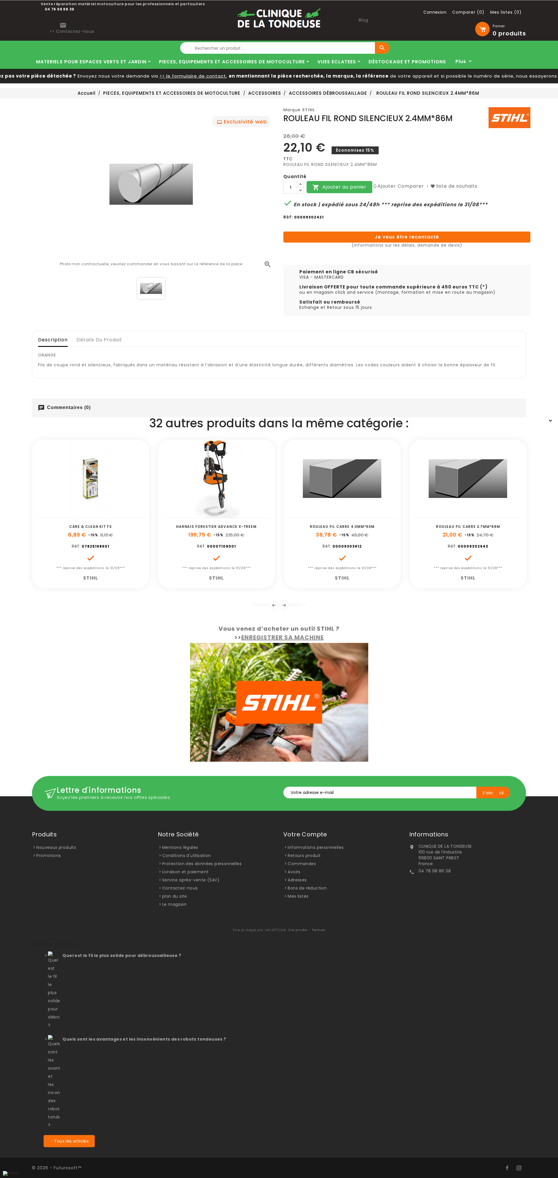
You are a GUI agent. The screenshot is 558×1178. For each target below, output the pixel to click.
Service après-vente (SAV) (190, 880)
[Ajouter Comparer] (97, 515)
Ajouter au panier (339, 187)
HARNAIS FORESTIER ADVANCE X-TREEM (216, 526)
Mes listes (298, 896)
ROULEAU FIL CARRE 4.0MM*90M (342, 526)
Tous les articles (71, 1141)
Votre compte (305, 834)
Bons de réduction (307, 888)
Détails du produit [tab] (99, 339)
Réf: (288, 217)
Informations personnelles (316, 847)
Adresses (297, 880)
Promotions (48, 855)
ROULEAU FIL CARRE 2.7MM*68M (468, 526)
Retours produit (304, 855)
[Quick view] (110, 515)
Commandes (302, 864)
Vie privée (297, 930)
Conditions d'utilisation (186, 855)
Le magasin (174, 904)
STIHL (308, 110)
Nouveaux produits (56, 847)
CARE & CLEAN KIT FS (90, 526)
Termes (319, 930)
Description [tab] (53, 339)
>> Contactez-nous (71, 31)
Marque (292, 109)
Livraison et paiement (185, 872)
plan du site (174, 896)
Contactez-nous (180, 888)
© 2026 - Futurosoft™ (56, 1168)
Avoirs (294, 872)
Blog (363, 20)
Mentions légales (180, 847)
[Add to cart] (71, 515)
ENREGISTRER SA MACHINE (282, 637)
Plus (460, 61)
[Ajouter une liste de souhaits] (84, 515)
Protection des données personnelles (202, 864)
